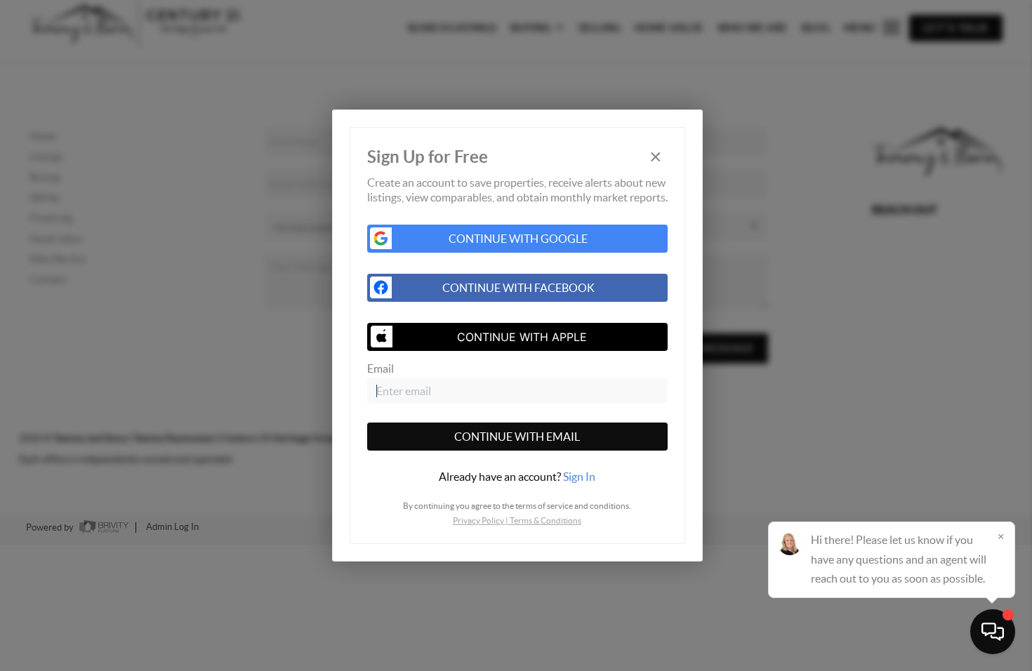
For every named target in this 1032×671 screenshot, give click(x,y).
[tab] (517, 477)
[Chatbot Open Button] (992, 631)
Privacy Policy (478, 520)
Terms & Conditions (545, 520)
